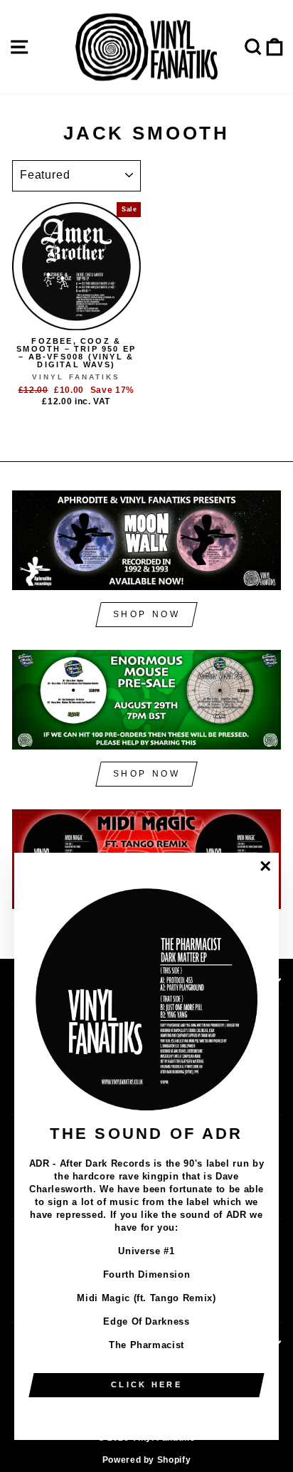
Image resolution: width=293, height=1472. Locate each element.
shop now (147, 614)
